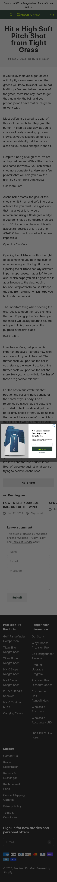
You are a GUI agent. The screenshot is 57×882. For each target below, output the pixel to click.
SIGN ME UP (42, 449)
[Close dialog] (54, 425)
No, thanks (42, 452)
